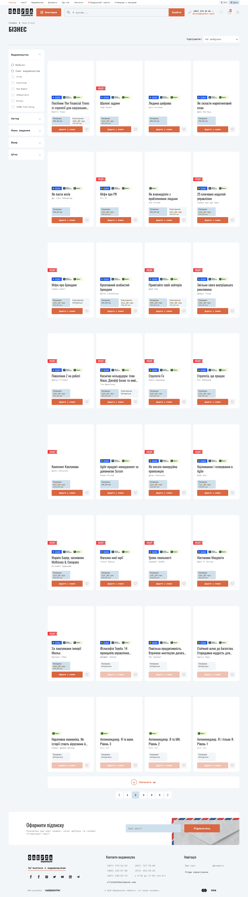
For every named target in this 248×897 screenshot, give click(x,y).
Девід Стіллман (60, 380)
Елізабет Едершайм (61, 566)
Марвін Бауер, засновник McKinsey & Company (68, 559)
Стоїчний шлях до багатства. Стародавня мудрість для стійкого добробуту (215, 650)
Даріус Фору (203, 657)
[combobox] (221, 39)
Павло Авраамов (157, 380)
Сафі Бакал (106, 107)
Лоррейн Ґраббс (157, 561)
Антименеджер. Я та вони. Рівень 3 (117, 741)
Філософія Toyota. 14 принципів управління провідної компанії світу (115, 650)
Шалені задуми (110, 103)
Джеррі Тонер (204, 293)
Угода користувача (196, 872)
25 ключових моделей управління (211, 196)
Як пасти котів (61, 194)
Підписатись (202, 828)
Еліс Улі (104, 748)
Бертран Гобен (59, 657)
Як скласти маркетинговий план (214, 105)
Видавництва (37, 2)
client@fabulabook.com (121, 882)
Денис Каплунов (60, 470)
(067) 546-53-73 (117, 875)
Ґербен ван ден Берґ (208, 202)
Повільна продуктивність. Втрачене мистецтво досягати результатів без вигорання (168, 650)
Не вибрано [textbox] (213, 39)
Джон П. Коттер (205, 561)
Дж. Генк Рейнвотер (62, 198)
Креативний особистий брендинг (114, 287)
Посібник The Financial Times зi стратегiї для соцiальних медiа (70, 105)
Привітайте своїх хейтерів (165, 285)
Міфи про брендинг (64, 285)
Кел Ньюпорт (155, 657)
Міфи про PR (108, 194)
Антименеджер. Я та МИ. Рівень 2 (164, 741)
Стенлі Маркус (107, 561)
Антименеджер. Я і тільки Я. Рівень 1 (215, 741)
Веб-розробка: (35, 890)
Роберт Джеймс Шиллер (63, 748)
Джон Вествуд (204, 111)
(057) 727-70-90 (145, 865)
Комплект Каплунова (65, 466)
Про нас (65, 2)
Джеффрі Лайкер (108, 657)
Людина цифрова (160, 103)
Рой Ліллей (154, 202)
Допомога (52, 2)
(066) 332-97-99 (117, 870)
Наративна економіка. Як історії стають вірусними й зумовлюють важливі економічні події (69, 741)
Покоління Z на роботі (66, 376)
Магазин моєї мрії (111, 557)
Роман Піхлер (107, 475)
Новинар (12, 2)
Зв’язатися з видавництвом (47, 868)
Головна (13, 23)
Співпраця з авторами (125, 2)
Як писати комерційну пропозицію (163, 468)
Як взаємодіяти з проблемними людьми (163, 196)
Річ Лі (103, 198)
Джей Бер (153, 289)
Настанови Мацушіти (210, 557)
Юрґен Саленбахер (109, 293)
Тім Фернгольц (107, 384)
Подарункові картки (100, 2)
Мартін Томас (58, 111)
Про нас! (190, 865)
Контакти (78, 2)
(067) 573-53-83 (117, 865)
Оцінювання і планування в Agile (215, 468)
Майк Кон (201, 475)
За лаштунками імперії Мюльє (66, 650)
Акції (24, 2)
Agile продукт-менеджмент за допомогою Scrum (119, 468)
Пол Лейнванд (204, 380)
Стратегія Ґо (156, 376)
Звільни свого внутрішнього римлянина (215, 287)
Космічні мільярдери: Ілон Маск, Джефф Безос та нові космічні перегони (118, 378)
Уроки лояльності (160, 557)
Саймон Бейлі (58, 289)
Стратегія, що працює (211, 376)
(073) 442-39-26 (145, 870)
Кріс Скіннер (155, 107)
